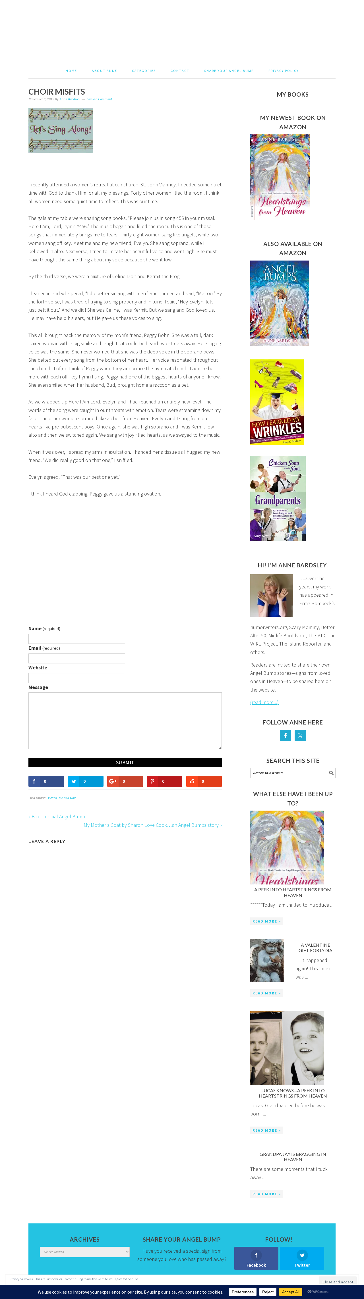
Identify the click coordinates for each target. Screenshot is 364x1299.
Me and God (67, 798)
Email (44, 648)
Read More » (267, 921)
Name (44, 628)
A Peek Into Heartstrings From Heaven (293, 892)
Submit (125, 762)
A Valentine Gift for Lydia (315, 947)
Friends (51, 798)
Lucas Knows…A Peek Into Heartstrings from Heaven (293, 1093)
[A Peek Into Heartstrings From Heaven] (287, 849)
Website (37, 667)
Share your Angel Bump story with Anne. (182, 1267)
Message (38, 687)
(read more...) (264, 702)
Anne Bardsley (182, 29)
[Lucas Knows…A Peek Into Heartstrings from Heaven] (287, 1049)
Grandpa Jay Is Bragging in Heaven (293, 1156)
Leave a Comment (99, 99)
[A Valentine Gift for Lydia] (267, 961)
